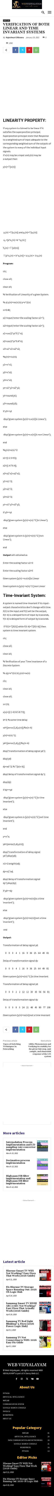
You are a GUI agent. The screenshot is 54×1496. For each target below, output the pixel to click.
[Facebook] (15, 50)
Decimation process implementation (18, 1161)
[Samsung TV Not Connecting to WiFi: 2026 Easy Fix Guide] (45, 1342)
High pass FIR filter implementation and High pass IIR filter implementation (18, 1180)
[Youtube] (37, 1379)
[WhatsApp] (36, 50)
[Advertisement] (27, 86)
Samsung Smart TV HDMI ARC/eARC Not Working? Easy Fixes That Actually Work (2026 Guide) (21, 1307)
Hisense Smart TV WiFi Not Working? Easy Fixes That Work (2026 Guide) (21, 1273)
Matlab (6, 21)
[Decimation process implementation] (42, 1164)
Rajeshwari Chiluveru (15, 37)
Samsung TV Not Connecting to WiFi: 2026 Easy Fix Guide (21, 1340)
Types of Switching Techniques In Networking (12, 1046)
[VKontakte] (32, 1379)
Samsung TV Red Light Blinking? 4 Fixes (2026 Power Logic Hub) (20, 1324)
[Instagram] (22, 1379)
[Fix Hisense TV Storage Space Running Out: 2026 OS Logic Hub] (45, 1291)
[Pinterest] (29, 50)
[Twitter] (22, 50)
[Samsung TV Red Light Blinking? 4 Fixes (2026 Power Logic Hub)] (45, 1325)
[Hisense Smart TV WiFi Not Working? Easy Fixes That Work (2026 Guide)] (45, 1275)
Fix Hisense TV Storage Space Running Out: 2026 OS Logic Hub (21, 1290)
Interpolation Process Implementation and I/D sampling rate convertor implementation (21, 1146)
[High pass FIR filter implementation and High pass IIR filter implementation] (42, 1179)
